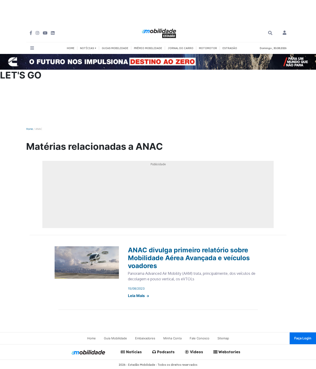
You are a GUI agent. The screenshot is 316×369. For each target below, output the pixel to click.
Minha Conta (172, 338)
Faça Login (302, 338)
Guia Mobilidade (115, 338)
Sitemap (223, 338)
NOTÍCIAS (87, 48)
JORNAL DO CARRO (180, 48)
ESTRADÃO (230, 48)
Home (29, 129)
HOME (70, 48)
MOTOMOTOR (208, 48)
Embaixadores (145, 338)
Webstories (228, 352)
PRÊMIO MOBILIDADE (148, 48)
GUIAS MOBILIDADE (115, 48)
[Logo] (159, 32)
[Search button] (270, 33)
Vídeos (196, 352)
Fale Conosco (199, 338)
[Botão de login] (284, 33)
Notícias (133, 352)
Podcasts (165, 352)
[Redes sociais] (31, 33)
